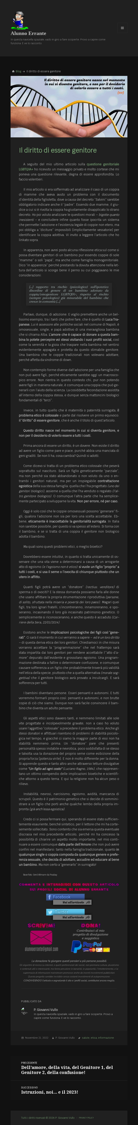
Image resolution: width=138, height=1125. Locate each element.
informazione (106, 1037)
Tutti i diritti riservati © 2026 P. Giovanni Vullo (48, 1117)
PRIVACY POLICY (86, 1118)
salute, (86, 1037)
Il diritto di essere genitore (58, 150)
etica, (94, 1037)
